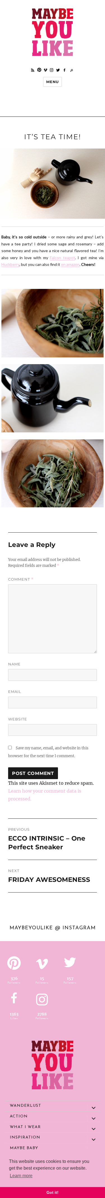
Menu (52, 81)
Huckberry (10, 264)
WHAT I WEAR (25, 1127)
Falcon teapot (62, 257)
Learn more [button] (21, 1175)
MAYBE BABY (24, 1148)
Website (17, 719)
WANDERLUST (25, 1106)
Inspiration (25, 1137)
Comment (21, 579)
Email (14, 691)
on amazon (70, 264)
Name (14, 664)
